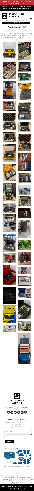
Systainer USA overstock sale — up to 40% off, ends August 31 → (17, 2)
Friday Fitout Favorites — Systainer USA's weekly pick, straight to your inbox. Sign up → (17, 8)
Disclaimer (26, 488)
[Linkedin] (22, 412)
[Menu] (30, 18)
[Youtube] (15, 412)
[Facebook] (8, 412)
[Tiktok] (25, 412)
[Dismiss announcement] (31, 8)
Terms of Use (8, 488)
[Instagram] (11, 412)
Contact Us (18, 486)
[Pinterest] (18, 412)
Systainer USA (20, 23)
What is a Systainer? (8, 486)
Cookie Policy (18, 488)
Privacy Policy (28, 486)
